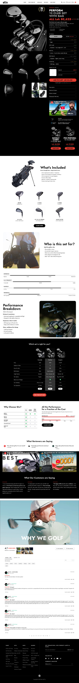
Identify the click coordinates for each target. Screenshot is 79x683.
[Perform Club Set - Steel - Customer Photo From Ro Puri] (18, 552)
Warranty (24, 653)
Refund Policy (25, 651)
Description (51, 87)
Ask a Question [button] (60, 548)
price (16, 563)
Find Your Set (31, 2)
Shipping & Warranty (54, 96)
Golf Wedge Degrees (33, 658)
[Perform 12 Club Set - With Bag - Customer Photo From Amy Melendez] (23, 549)
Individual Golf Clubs (10, 653)
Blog (15, 655)
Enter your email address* (49, 652)
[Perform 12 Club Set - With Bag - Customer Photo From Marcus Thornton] (18, 549)
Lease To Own (9, 666)
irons (33, 563)
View (40, 388)
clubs (7, 563)
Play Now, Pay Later (10, 663)
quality (20, 563)
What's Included (52, 93)
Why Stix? (33, 648)
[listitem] (8, 59)
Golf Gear (8, 659)
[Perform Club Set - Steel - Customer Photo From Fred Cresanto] (31, 549)
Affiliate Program (26, 660)
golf (6, 565)
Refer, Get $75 (17, 653)
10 (47, 635)
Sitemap (24, 667)
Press (15, 660)
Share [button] (7, 579)
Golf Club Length (34, 653)
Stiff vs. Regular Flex (35, 655)
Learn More (39, 225)
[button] (71, 579)
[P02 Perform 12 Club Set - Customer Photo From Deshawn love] (23, 552)
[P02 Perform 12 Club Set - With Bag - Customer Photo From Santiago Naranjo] (27, 552)
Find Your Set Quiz (39, 395)
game (11, 563)
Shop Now (56, 148)
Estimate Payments (65, 123)
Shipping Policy (26, 648)
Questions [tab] (16, 557)
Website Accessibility (27, 664)
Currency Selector (51, 661)
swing (25, 563)
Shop (25, 2)
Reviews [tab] (7, 557)
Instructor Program (17, 669)
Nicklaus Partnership (18, 651)
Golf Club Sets (9, 651)
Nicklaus (39, 2)
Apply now (60, 123)
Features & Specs (53, 90)
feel (29, 563)
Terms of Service (26, 655)
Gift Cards (8, 661)
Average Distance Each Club (34, 662)
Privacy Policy (25, 657)
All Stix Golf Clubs (9, 648)
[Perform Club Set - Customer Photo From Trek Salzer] (27, 549)
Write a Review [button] (70, 548)
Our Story (52, 2)
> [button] (49, 635)
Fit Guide (33, 651)
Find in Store (25, 662)
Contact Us (16, 662)
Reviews (46, 2)
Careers (15, 664)
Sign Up (69, 649)
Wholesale (16, 667)
